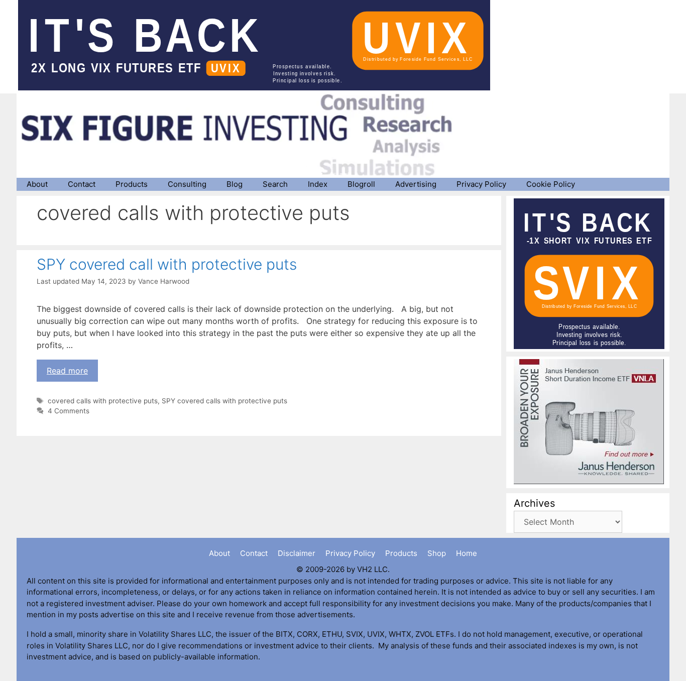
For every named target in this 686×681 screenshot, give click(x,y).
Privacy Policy (481, 184)
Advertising (415, 184)
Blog (234, 184)
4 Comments (68, 411)
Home (466, 553)
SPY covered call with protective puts (167, 264)
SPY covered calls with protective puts (224, 401)
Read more (67, 371)
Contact (81, 184)
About (37, 184)
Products (132, 184)
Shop (436, 553)
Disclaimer (296, 553)
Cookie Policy (550, 184)
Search (275, 184)
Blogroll (361, 184)
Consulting (187, 184)
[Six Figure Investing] (245, 135)
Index (317, 184)
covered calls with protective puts (103, 401)
